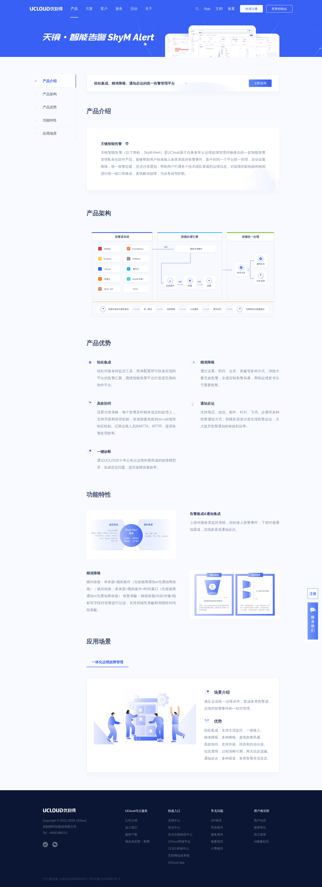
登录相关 (217, 827)
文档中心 (174, 820)
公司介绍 (131, 820)
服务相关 (217, 834)
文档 (219, 9)
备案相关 (217, 841)
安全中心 (174, 827)
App (207, 9)
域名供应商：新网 (137, 841)
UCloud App (176, 862)
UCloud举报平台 (179, 841)
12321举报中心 (178, 848)
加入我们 (131, 827)
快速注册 (251, 9)
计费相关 (217, 848)
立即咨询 (260, 83)
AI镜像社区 (261, 841)
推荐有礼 (260, 827)
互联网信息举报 (178, 855)
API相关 (216, 820)
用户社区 (260, 820)
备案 (231, 9)
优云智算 (260, 834)
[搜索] (197, 8)
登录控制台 (279, 9)
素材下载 (131, 834)
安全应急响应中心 (180, 834)
